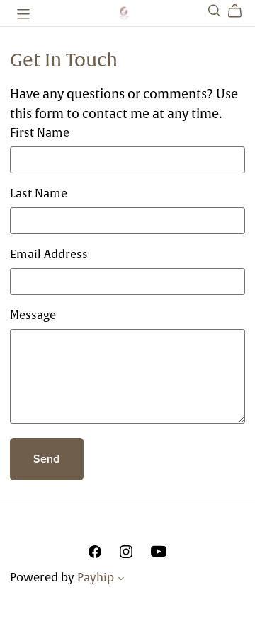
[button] (121, 580)
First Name (39, 132)
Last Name (38, 193)
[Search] (214, 11)
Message (33, 314)
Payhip (95, 577)
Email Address (49, 254)
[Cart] (240, 11)
